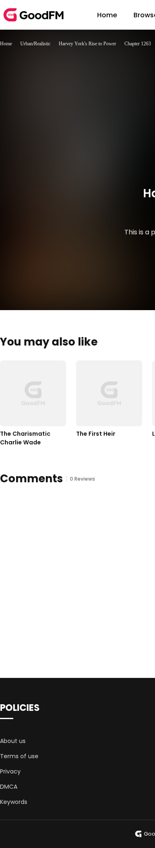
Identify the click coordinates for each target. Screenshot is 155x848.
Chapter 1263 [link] (137, 44)
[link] (6, 44)
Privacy (10, 771)
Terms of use (19, 756)
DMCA (8, 787)
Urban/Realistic (35, 44)
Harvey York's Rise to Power (87, 44)
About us (13, 741)
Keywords (13, 802)
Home (107, 15)
